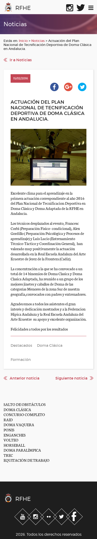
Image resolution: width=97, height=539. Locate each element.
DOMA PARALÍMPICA (22, 450)
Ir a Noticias (21, 60)
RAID (8, 419)
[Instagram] (36, 515)
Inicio (23, 41)
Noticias (38, 41)
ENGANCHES (15, 434)
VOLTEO (11, 439)
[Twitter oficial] (81, 6)
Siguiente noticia (71, 378)
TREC (8, 455)
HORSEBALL (14, 445)
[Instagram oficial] (69, 6)
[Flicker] (49, 515)
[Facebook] (74, 515)
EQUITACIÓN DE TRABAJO (26, 460)
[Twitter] (62, 515)
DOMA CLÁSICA (17, 409)
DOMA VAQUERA (19, 424)
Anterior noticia (24, 378)
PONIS (9, 429)
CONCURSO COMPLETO (24, 414)
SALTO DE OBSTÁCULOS (25, 404)
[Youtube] (23, 515)
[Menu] (90, 6)
